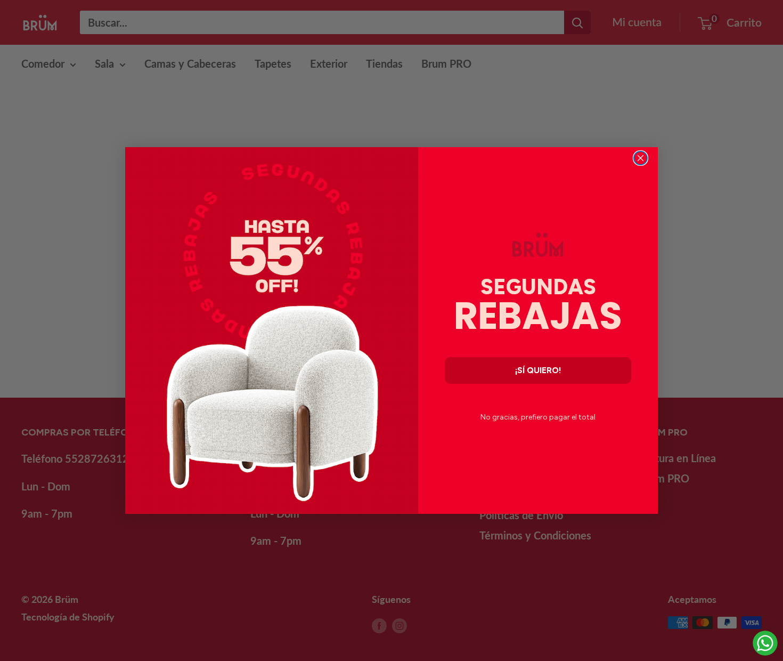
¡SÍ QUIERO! (538, 370)
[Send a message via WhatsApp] (765, 643)
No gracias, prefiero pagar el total (538, 417)
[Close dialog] (640, 158)
